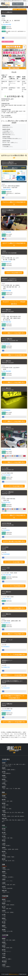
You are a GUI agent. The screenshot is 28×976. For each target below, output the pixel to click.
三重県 (3, 868)
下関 (4, 916)
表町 (10, 908)
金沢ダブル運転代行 (8, 210)
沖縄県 (3, 965)
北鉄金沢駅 (4, 111)
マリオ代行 (5, 547)
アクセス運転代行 (7, 339)
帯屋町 (4, 931)
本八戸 (4, 769)
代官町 (7, 904)
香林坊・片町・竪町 (7, 838)
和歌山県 (4, 890)
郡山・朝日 (5, 788)
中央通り (5, 849)
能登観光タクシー (7, 660)
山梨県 (3, 844)
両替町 (8, 857)
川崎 (10, 820)
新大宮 (4, 888)
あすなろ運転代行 (7, 704)
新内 (4, 892)
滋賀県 (3, 871)
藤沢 (3, 821)
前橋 (4, 805)
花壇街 (8, 816)
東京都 (3, 814)
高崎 (7, 805)
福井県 (3, 840)
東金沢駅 (7, 117)
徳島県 (3, 918)
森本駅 (10, 117)
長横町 (8, 769)
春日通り (8, 845)
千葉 (16, 812)
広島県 (3, 911)
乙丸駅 (23, 105)
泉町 (11, 801)
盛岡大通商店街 (6, 773)
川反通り (5, 781)
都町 (4, 955)
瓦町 (4, 923)
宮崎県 (3, 957)
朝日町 (4, 901)
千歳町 (12, 857)
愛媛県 (3, 926)
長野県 (3, 847)
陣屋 (19, 788)
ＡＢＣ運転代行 (6, 614)
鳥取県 (3, 899)
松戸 (8, 812)
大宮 (4, 808)
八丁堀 (4, 912)
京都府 (3, 875)
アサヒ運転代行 (6, 592)
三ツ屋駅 (3, 112)
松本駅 (16, 849)
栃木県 (3, 799)
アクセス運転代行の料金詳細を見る (14, 355)
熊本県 (3, 950)
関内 (7, 820)
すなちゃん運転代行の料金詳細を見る (14, 203)
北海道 (3, 763)
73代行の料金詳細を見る (14, 273)
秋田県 (3, 779)
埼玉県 (3, 807)
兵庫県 (3, 883)
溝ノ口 (23, 820)
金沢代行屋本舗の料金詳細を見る (14, 541)
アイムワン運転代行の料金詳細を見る (14, 516)
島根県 (3, 903)
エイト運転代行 (6, 361)
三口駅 (23, 111)
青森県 (3, 768)
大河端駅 (8, 112)
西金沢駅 (3, 100)
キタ (4, 880)
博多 (4, 940)
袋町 (13, 849)
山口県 (3, 914)
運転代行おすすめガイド (12, 7)
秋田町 (4, 920)
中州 (7, 940)
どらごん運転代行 (7, 12)
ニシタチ (5, 959)
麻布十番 (17, 816)
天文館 (4, 962)
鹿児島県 (4, 961)
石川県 (18, 7)
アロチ (7, 892)
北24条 (9, 764)
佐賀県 (3, 942)
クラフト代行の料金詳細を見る (14, 586)
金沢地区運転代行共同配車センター (12, 681)
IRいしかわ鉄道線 (6, 115)
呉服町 (4, 857)
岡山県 (3, 907)
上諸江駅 (13, 111)
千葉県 (3, 811)
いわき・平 (11, 788)
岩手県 (3, 772)
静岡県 (3, 855)
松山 (4, 966)
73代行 (4, 251)
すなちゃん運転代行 (8, 162)
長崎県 (3, 946)
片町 (4, 841)
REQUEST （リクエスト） (9, 278)
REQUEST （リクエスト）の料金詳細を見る (14, 303)
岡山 (4, 908)
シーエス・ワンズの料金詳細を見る (14, 654)
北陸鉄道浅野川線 (6, 109)
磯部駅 (17, 111)
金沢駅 (7, 100)
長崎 (4, 947)
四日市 (4, 869)
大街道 (4, 927)
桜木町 (4, 834)
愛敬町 (4, 944)
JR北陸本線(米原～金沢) (7, 99)
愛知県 (3, 859)
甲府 (4, 845)
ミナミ (7, 880)
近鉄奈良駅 (9, 888)
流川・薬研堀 (10, 912)
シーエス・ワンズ (7, 640)
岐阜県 (3, 851)
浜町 (11, 947)
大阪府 (3, 879)
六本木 (12, 816)
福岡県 (3, 938)
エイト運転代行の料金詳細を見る (14, 382)
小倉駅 (13, 940)
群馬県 (3, 803)
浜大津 (4, 873)
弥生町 (8, 901)
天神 (10, 940)
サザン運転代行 (6, 388)
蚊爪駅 (15, 112)
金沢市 (3, 16)
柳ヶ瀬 (4, 853)
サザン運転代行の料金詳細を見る (14, 421)
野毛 (4, 820)
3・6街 (13, 764)
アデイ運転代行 (6, 310)
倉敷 (7, 908)
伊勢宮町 (12, 904)
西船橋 (4, 812)
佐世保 (7, 947)
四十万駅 (3, 106)
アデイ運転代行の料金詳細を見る (14, 333)
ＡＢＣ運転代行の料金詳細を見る (14, 634)
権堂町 (9, 849)
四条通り (5, 877)
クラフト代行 (6, 568)
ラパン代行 (5, 468)
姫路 (8, 884)
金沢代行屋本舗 (6, 523)
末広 (10, 766)
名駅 (6, 860)
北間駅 (11, 112)
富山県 (3, 832)
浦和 (10, 808)
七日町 (4, 784)
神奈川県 (4, 818)
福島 (16, 788)
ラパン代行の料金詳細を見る (14, 486)
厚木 (16, 820)
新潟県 (3, 829)
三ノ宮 (4, 884)
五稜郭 (6, 766)
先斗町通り (10, 877)
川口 (7, 808)
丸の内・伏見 (11, 860)
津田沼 (19, 812)
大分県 (3, 953)
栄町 (23, 812)
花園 (17, 764)
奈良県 (3, 887)
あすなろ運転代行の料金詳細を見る (14, 722)
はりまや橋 (9, 931)
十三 (11, 880)
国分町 (4, 777)
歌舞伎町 (22, 816)
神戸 (11, 884)
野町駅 (3, 105)
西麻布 (4, 816)
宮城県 (3, 775)
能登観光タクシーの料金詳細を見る (14, 675)
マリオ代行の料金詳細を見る (14, 562)
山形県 (3, 783)
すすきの (5, 764)
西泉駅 (6, 105)
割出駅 (20, 111)
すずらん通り (22, 764)
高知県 (3, 929)
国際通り (8, 966)
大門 (3, 766)
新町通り (13, 769)
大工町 (4, 797)
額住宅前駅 (19, 105)
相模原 (19, 820)
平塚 (13, 820)
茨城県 (3, 796)
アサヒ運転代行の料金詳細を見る (14, 608)
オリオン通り (6, 801)
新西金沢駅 (10, 105)
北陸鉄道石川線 (5, 103)
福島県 (3, 787)
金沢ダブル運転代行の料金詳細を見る (14, 244)
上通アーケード (6, 951)
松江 (4, 904)
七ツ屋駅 (9, 111)
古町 (4, 830)
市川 (13, 812)
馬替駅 (15, 105)
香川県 (3, 922)
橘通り (9, 959)
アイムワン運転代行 (8, 492)
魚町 (14, 884)
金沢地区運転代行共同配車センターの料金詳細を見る (14, 697)
